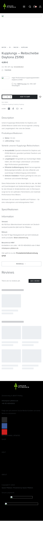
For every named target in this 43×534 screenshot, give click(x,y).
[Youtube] (4, 432)
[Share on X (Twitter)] (9, 109)
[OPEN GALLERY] (21, 28)
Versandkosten (19, 67)
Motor (4, 47)
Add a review (35, 281)
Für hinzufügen (24, 84)
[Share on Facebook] (13, 109)
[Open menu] (24, 6)
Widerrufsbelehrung (21, 238)
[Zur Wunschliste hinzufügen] (40, 97)
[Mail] (17, 109)
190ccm (15, 47)
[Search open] (30, 7)
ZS (10, 47)
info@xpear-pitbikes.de (10, 248)
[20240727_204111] (5, 82)
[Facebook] (4, 426)
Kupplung (24, 47)
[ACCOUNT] (40, 7)
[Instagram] (4, 420)
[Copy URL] (21, 109)
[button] (21, 263)
